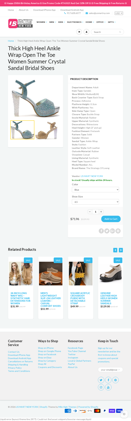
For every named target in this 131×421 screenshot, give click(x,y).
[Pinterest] (115, 380)
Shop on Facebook (47, 354)
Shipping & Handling (18, 364)
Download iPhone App (44, 9)
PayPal (71, 364)
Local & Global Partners (79, 360)
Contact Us (13, 351)
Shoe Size (77, 196)
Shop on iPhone (46, 348)
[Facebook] (108, 380)
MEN (51, 22)
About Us (23, 9)
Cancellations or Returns (20, 361)
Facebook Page (75, 348)
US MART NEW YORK (92, 176)
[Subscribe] (119, 369)
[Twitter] (101, 380)
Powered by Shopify (88, 406)
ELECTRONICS (74, 22)
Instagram (73, 357)
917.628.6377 (74, 13)
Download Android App (72, 9)
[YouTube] (108, 387)
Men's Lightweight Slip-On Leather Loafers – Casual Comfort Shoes (50, 299)
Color (75, 184)
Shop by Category (47, 360)
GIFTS (111, 22)
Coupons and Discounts (50, 367)
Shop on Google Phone (49, 351)
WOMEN (41, 22)
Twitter (72, 354)
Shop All (42, 364)
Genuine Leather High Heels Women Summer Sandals (108, 298)
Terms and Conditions (19, 371)
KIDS (60, 22)
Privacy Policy (15, 367)
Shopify (43, 406)
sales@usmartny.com (99, 13)
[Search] (120, 32)
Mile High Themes (67, 406)
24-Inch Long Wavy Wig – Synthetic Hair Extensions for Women (20, 298)
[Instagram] (101, 387)
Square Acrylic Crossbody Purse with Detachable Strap (80, 298)
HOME (89, 22)
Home (11, 9)
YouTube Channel (77, 351)
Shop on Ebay (44, 357)
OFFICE (100, 22)
